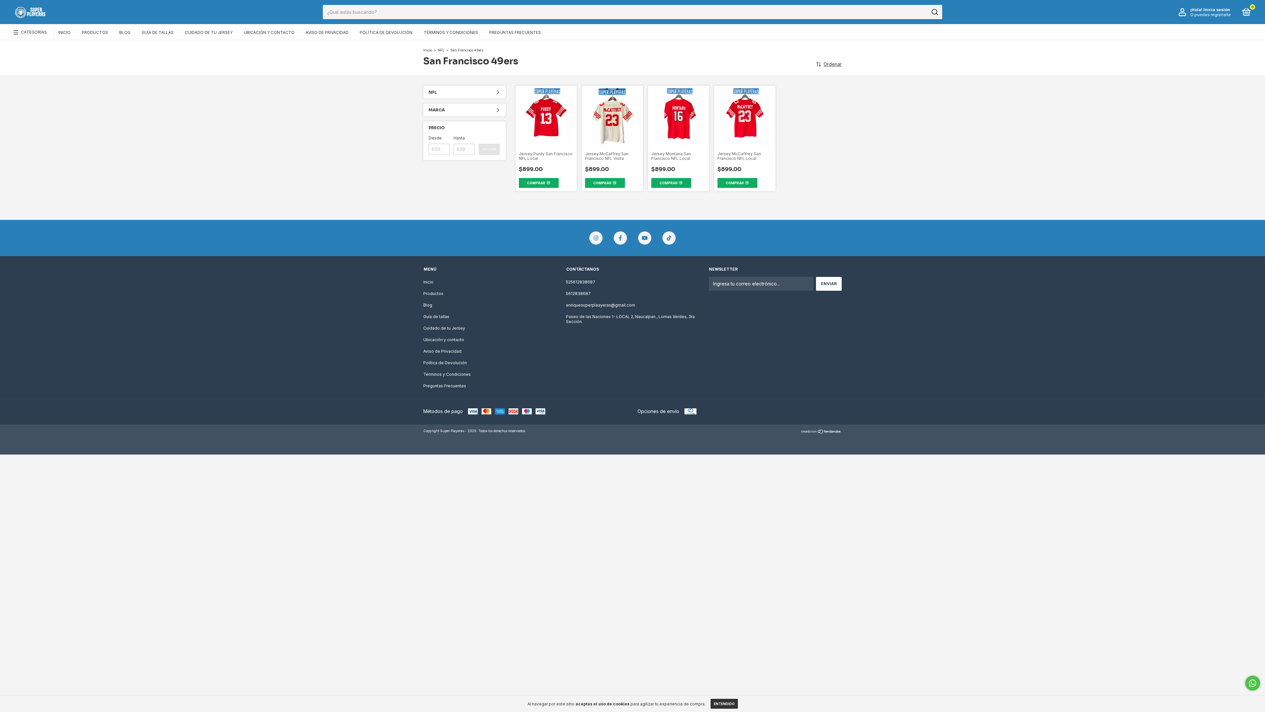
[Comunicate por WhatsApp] (1252, 683)
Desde (435, 137)
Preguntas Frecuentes (515, 32)
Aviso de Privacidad (327, 32)
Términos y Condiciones (451, 32)
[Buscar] (934, 12)
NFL (441, 50)
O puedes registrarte (1210, 14)
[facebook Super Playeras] (620, 238)
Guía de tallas (158, 32)
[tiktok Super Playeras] (669, 238)
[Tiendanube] (821, 431)
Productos (95, 32)
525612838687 (580, 282)
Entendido (724, 704)
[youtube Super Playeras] (644, 238)
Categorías (34, 32)
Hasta (459, 137)
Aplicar (489, 149)
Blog (124, 32)
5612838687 (578, 293)
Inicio (64, 32)
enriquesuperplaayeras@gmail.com (600, 305)
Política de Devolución (386, 32)
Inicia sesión (1216, 9)
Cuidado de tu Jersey (209, 32)
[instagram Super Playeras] (596, 238)
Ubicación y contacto (269, 32)
